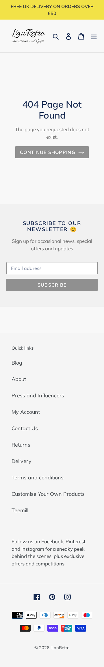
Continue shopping (47, 152)
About (19, 379)
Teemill (20, 510)
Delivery (21, 461)
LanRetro (60, 647)
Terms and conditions (38, 477)
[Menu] (94, 36)
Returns (21, 444)
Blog (17, 362)
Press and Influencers (38, 395)
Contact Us (25, 428)
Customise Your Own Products (48, 494)
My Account (26, 412)
